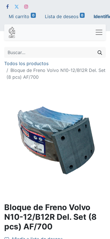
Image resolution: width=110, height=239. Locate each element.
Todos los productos (26, 63)
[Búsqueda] (100, 52)
